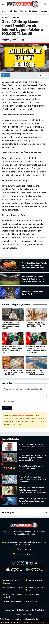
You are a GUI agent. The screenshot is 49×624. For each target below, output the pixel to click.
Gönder (7, 408)
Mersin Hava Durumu (36, 580)
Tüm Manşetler (33, 594)
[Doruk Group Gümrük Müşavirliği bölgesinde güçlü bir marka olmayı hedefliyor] (13, 314)
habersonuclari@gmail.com (26, 554)
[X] (18, 563)
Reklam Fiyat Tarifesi (37, 610)
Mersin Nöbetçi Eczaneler (10, 582)
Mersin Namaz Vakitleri (14, 587)
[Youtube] (26, 563)
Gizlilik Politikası (22, 610)
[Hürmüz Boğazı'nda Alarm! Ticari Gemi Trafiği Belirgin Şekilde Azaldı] (36, 362)
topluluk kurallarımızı (22, 416)
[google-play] (34, 570)
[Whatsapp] (31, 563)
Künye (13, 610)
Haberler (5, 17)
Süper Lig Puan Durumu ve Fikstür (13, 596)
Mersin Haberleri (9, 11)
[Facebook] (14, 563)
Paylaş (7, 75)
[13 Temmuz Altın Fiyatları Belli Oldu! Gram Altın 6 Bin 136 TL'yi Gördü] (13, 362)
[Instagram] (22, 563)
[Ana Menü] (2, 4)
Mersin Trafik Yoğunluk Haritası (35, 589)
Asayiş (23, 11)
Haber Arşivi (32, 601)
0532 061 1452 (26, 549)
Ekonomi (43, 11)
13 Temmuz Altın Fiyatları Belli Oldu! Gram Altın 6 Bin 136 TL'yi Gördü (12, 372)
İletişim (7, 610)
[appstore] (14, 570)
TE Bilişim (30, 614)
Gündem (33, 11)
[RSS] (35, 563)
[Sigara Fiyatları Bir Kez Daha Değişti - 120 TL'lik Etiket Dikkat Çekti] (36, 314)
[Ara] (45, 4)
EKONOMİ (15, 17)
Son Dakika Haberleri (13, 601)
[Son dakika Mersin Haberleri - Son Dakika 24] (23, 4)
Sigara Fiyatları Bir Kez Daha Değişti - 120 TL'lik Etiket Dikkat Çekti (35, 324)
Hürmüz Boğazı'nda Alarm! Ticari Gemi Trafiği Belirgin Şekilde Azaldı (35, 372)
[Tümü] (46, 513)
